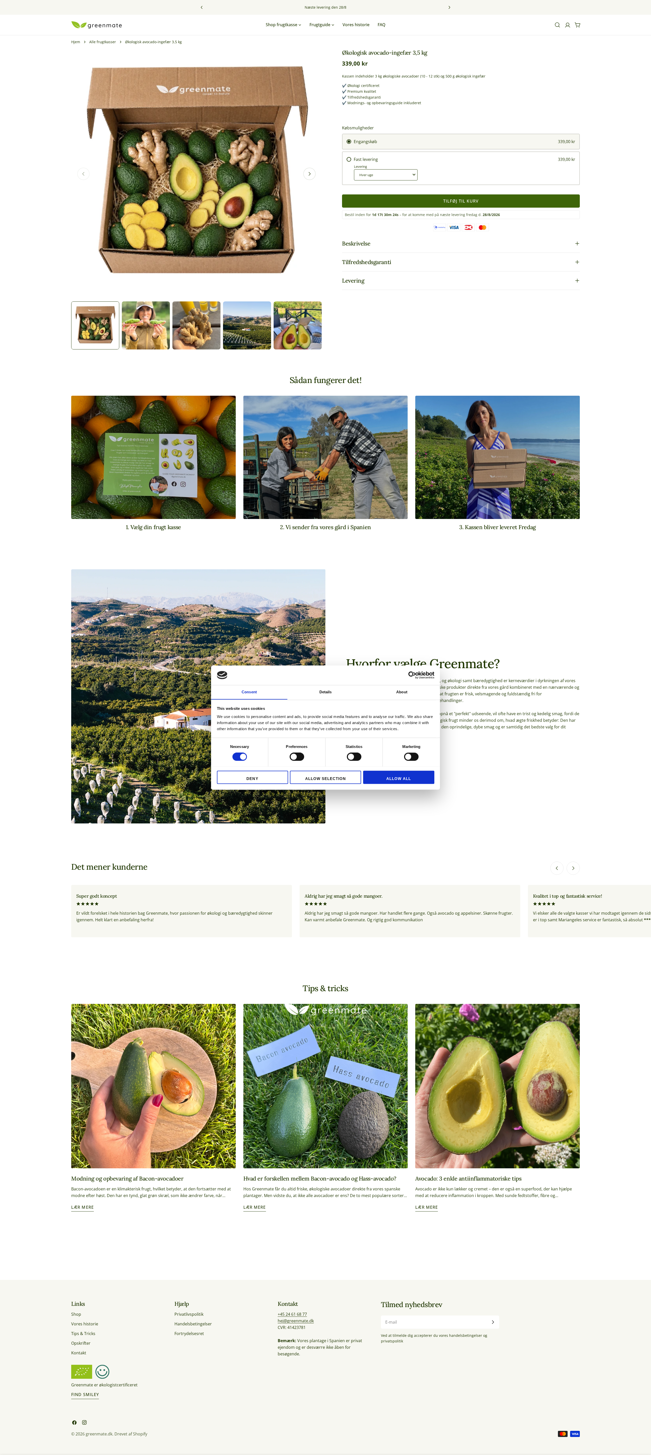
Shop (76, 1314)
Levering (360, 166)
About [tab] (401, 692)
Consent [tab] (249, 692)
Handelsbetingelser (193, 1324)
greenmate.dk (99, 1434)
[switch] (297, 757)
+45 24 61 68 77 (292, 1314)
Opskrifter (81, 1343)
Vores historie (84, 1324)
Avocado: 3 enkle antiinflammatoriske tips (468, 1178)
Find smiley (85, 1395)
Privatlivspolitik (188, 1314)
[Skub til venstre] (557, 868)
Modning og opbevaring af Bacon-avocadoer (127, 1178)
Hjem (75, 41)
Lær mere (82, 1207)
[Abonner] (493, 1322)
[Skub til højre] (309, 174)
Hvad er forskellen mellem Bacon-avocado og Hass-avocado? (319, 1178)
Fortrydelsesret (189, 1333)
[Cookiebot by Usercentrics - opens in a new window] (412, 675)
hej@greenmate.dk (296, 1321)
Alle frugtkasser (102, 41)
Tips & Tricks (83, 1333)
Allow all (398, 778)
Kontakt (78, 1353)
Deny (252, 778)
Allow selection (325, 778)
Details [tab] (325, 692)
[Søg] (557, 25)
